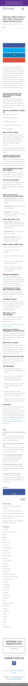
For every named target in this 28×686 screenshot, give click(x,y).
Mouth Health (6, 587)
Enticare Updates (7, 555)
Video (4, 621)
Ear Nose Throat (7, 553)
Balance (5, 537)
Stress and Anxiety (8, 603)
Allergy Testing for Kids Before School (13, 513)
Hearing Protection (8, 579)
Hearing (5, 563)
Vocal (4, 624)
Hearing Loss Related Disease (11, 576)
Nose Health (6, 590)
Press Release (6, 595)
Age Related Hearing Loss (10, 532)
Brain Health (6, 542)
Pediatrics (5, 592)
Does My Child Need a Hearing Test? (12, 511)
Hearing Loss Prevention (9, 574)
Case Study (6, 545)
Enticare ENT (7, 24)
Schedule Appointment (14, 3)
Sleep (4, 600)
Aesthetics (5, 529)
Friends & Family (7, 561)
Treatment (5, 616)
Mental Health (6, 584)
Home (5, 670)
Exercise (5, 558)
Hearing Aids (6, 566)
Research (5, 598)
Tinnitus (5, 608)
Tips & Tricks (6, 611)
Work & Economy (7, 627)
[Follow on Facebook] (14, 663)
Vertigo (5, 619)
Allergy (20, 24)
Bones (4, 539)
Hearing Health (7, 569)
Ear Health (5, 550)
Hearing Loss (6, 571)
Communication (7, 547)
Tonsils (4, 613)
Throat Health (6, 605)
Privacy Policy (13, 670)
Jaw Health (6, 582)
